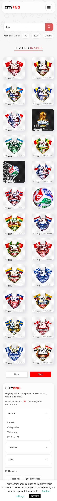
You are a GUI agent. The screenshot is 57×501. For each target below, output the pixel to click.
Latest (10, 422)
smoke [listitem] (48, 35)
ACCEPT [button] (35, 496)
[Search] (49, 27)
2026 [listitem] (36, 35)
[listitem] (13, 478)
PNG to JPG (13, 437)
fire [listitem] (25, 35)
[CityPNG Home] (12, 7)
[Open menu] (48, 7)
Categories (13, 427)
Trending (12, 432)
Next (40, 374)
